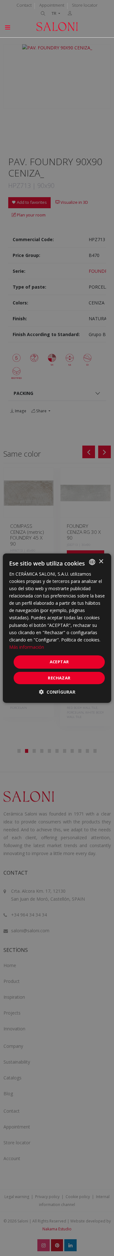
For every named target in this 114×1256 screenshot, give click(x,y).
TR (54, 13)
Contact (24, 5)
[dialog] (57, 628)
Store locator (85, 5)
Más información (26, 647)
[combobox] (92, 562)
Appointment (51, 5)
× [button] (100, 561)
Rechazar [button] (59, 678)
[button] (57, 692)
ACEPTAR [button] (59, 662)
